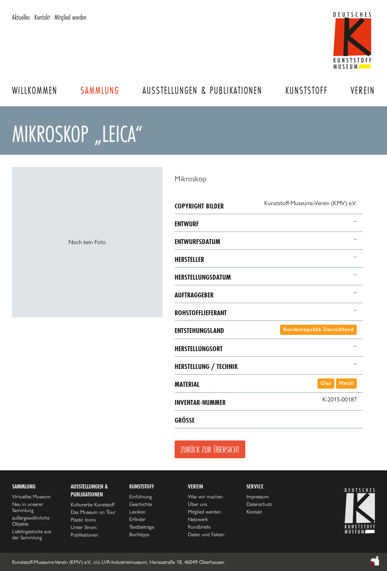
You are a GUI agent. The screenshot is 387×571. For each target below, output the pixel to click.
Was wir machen (205, 496)
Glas (325, 383)
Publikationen (84, 535)
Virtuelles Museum (31, 496)
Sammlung (99, 90)
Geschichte (140, 504)
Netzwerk (198, 519)
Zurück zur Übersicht (210, 449)
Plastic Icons (83, 520)
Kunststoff (306, 90)
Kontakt (42, 17)
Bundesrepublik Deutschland (318, 329)
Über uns (197, 504)
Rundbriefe (199, 527)
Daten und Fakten (206, 534)
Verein (363, 90)
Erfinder (137, 519)
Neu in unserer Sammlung (27, 507)
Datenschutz (259, 504)
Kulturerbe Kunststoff (93, 504)
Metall (346, 383)
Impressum (257, 496)
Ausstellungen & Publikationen (202, 90)
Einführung (140, 496)
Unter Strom (84, 527)
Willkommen (34, 90)
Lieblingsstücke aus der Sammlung (31, 534)
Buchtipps (139, 534)
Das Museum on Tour (93, 512)
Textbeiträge (141, 527)
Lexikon (137, 512)
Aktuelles (21, 17)
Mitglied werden (70, 17)
